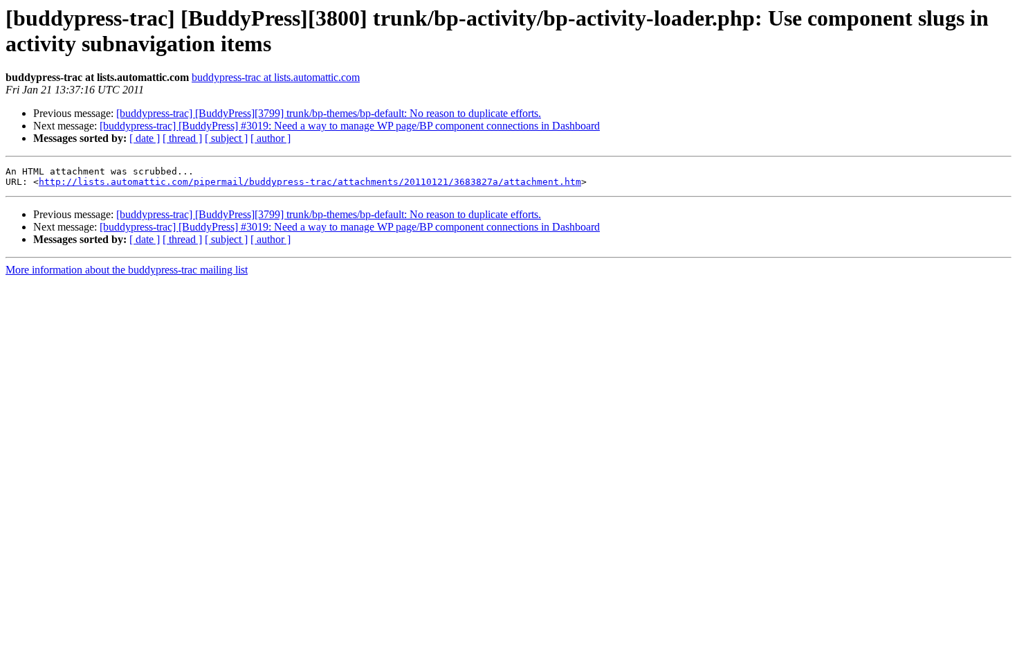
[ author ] (270, 138)
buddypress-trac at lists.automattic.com (276, 77)
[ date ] (144, 138)
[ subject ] (226, 138)
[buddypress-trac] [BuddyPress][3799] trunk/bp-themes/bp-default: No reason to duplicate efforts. (328, 113)
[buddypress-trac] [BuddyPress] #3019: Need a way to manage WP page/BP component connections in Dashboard (350, 126)
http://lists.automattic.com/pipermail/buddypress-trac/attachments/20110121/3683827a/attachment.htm (310, 182)
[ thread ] (182, 138)
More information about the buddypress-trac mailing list (127, 270)
